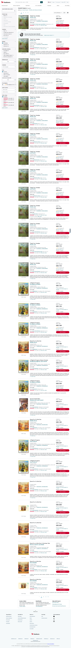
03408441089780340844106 (42, 288)
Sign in (53, 2)
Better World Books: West (37, 251)
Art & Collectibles (38, 5)
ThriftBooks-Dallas (36, 177)
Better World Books (36, 231)
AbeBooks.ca (46, 638)
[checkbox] (2, 15)
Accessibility (32, 628)
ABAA (39, 216)
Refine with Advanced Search (36, 10)
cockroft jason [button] (25, 10)
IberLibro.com (52, 638)
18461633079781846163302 (42, 424)
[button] (19, 13)
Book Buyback (20, 619)
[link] (68, 13)
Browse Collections (16, 5)
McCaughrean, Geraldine (35, 284)
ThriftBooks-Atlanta (36, 141)
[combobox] (27, 2)
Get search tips (55, 602)
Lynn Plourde (33, 134)
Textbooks (49, 5)
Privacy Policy (32, 623)
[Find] (41, 2)
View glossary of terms (57, 604)
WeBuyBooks (34, 291)
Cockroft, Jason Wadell (39, 544)
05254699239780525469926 (42, 21)
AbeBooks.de (20, 638)
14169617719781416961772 (42, 548)
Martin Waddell (33, 562)
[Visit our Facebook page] (54, 617)
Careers (31, 619)
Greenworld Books (35, 105)
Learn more (4, 38)
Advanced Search (5, 5)
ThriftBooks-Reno (35, 159)
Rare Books (28, 5)
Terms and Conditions (50, 643)
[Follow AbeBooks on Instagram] (54, 621)
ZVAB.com (58, 638)
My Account (58, 2)
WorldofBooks (35, 448)
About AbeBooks (32, 616)
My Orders (7, 621)
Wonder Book (35, 213)
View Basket (8, 623)
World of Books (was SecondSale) (38, 24)
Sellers (58, 5)
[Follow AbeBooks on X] (54, 619)
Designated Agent (32, 626)
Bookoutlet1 (34, 389)
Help (67, 2)
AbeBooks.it (32, 638)
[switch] (3, 84)
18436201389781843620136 (42, 507)
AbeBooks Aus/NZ (39, 638)
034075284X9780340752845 (42, 403)
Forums (31, 621)
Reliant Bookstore (35, 67)
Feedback (70, 230)
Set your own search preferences (59, 605)
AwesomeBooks (35, 368)
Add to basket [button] (63, 25)
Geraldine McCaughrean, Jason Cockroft (38, 361)
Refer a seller (20, 621)
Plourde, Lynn (33, 17)
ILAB (40, 216)
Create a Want (22, 606)
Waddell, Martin (33, 342)
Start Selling (67, 5)
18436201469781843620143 (42, 346)
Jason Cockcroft (33, 441)
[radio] (2, 44)
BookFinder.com (35, 641)
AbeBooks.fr (26, 638)
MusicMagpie (34, 569)
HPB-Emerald (34, 123)
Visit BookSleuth (39, 606)
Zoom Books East (35, 47)
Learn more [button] (4, 107)
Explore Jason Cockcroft (48, 35)
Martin (31, 544)
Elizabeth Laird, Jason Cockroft (36, 400)
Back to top (35, 611)
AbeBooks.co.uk (13, 638)
